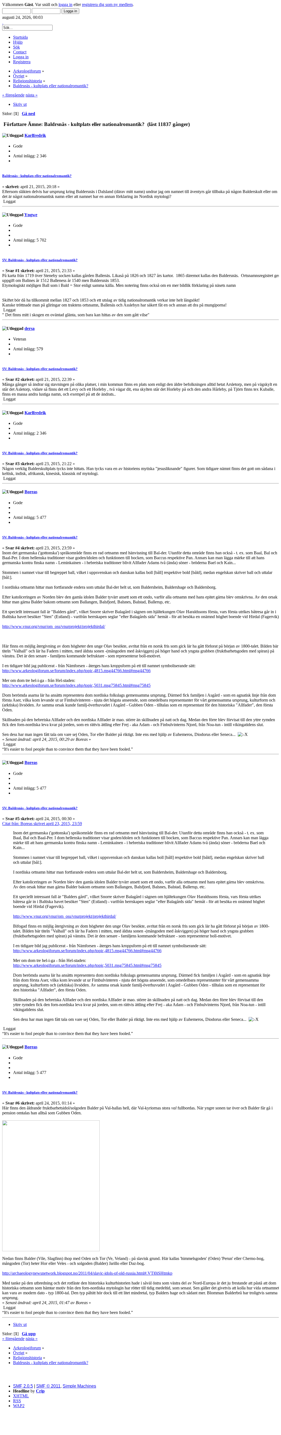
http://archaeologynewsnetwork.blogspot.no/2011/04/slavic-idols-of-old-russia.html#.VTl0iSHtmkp (87, 1273)
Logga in (21, 57)
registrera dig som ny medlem (107, 4)
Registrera (21, 61)
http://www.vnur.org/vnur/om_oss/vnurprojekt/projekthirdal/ (53, 626)
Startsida (20, 37)
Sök (16, 47)
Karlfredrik (35, 135)
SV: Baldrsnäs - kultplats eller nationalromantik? (40, 260)
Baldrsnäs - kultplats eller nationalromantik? (37, 176)
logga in (65, 4)
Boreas (31, 491)
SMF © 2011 (48, 1386)
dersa (30, 328)
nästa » (32, 95)
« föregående (13, 95)
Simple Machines (79, 1386)
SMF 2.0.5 (23, 1386)
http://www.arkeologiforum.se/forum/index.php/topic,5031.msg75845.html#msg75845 (76, 685)
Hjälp (18, 42)
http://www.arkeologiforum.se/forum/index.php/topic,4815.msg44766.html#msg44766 (76, 670)
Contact (19, 52)
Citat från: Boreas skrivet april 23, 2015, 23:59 (42, 823)
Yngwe (30, 214)
